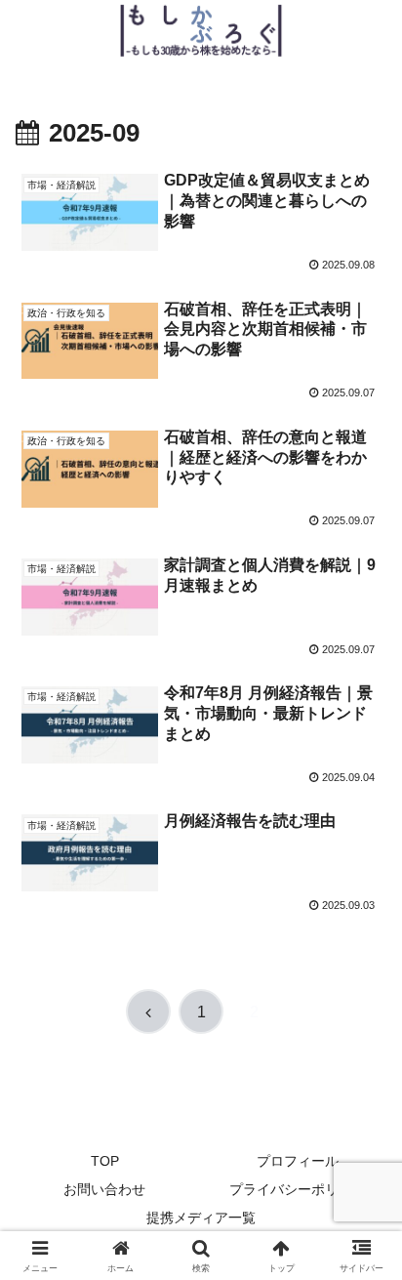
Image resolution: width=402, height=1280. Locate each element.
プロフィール (298, 1161)
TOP (105, 1161)
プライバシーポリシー (297, 1189)
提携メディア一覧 (201, 1217)
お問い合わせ (104, 1189)
